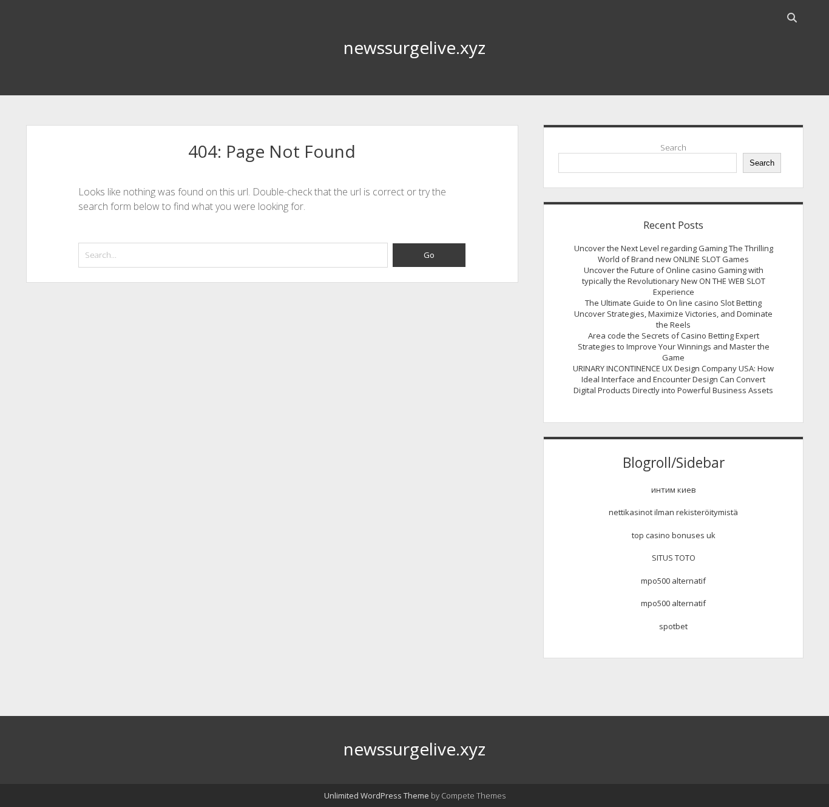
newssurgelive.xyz (414, 47)
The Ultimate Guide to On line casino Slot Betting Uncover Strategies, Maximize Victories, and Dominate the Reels (673, 313)
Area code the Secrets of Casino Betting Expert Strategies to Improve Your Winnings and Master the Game (674, 346)
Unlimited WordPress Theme (376, 795)
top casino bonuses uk (674, 535)
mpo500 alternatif (673, 580)
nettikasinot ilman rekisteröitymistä (673, 512)
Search (673, 147)
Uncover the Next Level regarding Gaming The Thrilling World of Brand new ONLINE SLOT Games (673, 254)
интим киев (673, 489)
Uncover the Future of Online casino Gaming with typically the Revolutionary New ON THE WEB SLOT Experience (673, 281)
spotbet (673, 626)
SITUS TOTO (673, 557)
